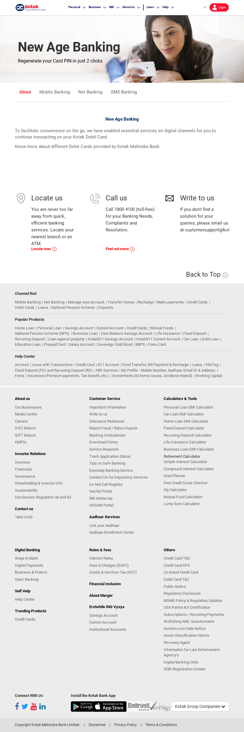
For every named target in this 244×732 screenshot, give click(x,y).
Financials (23, 469)
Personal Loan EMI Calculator (188, 407)
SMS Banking (124, 92)
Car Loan (191, 339)
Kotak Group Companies (198, 706)
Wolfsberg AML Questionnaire (189, 621)
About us (22, 398)
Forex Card (157, 344)
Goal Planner (174, 476)
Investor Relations (30, 453)
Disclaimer (97, 725)
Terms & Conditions (161, 725)
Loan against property (66, 339)
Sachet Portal (100, 491)
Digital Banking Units (181, 662)
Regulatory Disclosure (182, 593)
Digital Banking (27, 550)
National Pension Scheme (73, 307)
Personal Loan (49, 328)
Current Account (109, 328)
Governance (25, 476)
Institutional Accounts (107, 629)
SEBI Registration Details (185, 669)
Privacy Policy (125, 725)
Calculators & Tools (180, 398)
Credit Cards (197, 302)
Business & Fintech (31, 572)
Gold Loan (210, 339)
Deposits (105, 307)
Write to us (98, 414)
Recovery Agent (177, 642)
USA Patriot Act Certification (187, 607)
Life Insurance (168, 333)
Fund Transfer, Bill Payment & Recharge (155, 364)
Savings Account (79, 328)
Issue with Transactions (52, 364)
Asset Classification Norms (186, 635)
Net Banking (90, 92)
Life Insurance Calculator (185, 442)
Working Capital (208, 375)
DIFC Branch (25, 428)
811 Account (108, 364)
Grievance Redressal (106, 421)
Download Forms (103, 442)
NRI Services (107, 370)
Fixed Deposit (194, 333)
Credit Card (85, 364)
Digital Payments (29, 565)
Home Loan (24, 328)
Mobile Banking (54, 92)
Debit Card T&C (176, 579)
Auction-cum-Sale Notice (185, 628)
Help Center (25, 599)
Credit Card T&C (177, 558)
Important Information (107, 407)
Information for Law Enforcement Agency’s (192, 652)
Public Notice (175, 586)
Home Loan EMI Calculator (186, 421)
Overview (22, 462)
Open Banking (26, 579)
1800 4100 (23, 517)
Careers (21, 421)
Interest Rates (101, 558)
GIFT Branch (25, 435)
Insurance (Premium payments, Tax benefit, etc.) (68, 375)
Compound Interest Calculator (189, 469)
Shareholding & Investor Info (38, 483)
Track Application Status (110, 456)
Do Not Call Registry (106, 484)
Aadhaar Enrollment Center (111, 532)
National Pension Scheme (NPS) (42, 333)
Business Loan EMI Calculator (189, 449)
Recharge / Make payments (160, 302)
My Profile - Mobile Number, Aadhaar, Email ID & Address (168, 370)
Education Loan (28, 344)
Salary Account (81, 344)
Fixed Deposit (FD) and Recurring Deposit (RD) (54, 370)
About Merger (101, 595)
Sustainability (26, 490)
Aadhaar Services (104, 517)
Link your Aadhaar (104, 525)
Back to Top (204, 274)
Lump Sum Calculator (182, 504)
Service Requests (104, 449)
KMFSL (21, 442)
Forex (19, 375)
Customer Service (104, 398)
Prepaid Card (54, 344)
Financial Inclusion (105, 584)
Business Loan (85, 333)
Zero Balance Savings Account (126, 333)
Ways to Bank (26, 558)
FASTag (212, 364)
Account (22, 364)
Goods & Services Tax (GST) (113, 572)
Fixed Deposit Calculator (184, 428)
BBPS (140, 344)
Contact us (24, 509)
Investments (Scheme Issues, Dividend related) (152, 375)
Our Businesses (28, 407)
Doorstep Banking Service (111, 470)
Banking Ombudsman (107, 435)
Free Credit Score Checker (185, 483)
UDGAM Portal (101, 505)
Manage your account (86, 302)
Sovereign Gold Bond (114, 344)
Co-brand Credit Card (181, 572)
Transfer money (120, 302)
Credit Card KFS (177, 565)
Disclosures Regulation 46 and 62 (43, 497)
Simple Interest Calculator (185, 462)
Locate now (41, 249)
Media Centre (26, 414)
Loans (43, 307)
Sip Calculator (175, 490)
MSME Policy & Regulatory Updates (193, 600)
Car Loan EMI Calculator (184, 414)
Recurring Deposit (30, 339)
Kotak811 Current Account (158, 339)
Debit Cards (25, 307)
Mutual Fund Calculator (183, 497)
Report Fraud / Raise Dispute (113, 428)
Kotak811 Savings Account (110, 339)
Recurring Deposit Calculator (188, 435)
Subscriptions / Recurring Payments (194, 614)
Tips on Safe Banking (107, 463)
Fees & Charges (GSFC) (109, 565)
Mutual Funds (162, 328)
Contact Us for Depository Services (118, 477)
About (25, 92)
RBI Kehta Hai (100, 498)
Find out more (118, 249)
